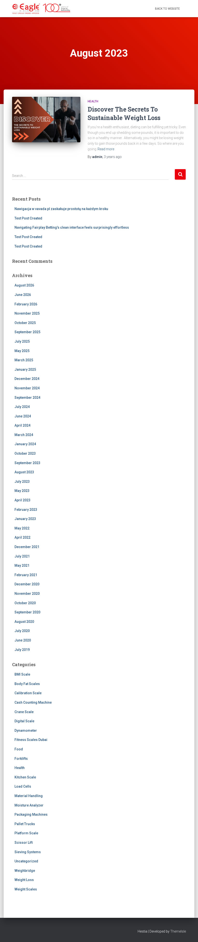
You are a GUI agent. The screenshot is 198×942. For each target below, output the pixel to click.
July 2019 (22, 650)
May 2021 (21, 565)
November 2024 (27, 388)
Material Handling (28, 796)
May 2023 (21, 491)
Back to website (167, 8)
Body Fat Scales (27, 684)
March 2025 (23, 360)
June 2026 (22, 295)
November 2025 (27, 313)
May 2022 (21, 528)
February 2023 (25, 510)
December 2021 (26, 547)
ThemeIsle (178, 931)
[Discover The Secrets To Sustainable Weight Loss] (46, 119)
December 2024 (26, 379)
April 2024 (22, 425)
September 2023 (27, 463)
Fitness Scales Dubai (30, 740)
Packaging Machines (31, 814)
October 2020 (25, 603)
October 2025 (25, 323)
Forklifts (21, 759)
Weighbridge (24, 871)
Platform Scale (26, 833)
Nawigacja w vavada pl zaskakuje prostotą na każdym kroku (61, 209)
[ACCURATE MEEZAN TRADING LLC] (41, 9)
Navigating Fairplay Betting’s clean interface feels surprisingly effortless (71, 227)
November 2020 (27, 593)
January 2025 (25, 369)
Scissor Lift (23, 842)
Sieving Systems (27, 852)
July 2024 (22, 407)
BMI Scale (22, 674)
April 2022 (22, 537)
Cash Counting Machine (33, 702)
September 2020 (27, 612)
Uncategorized (26, 861)
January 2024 (25, 444)
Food (18, 749)
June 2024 (22, 416)
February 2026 (25, 304)
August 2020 (24, 622)
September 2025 (27, 332)
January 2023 (25, 519)
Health (93, 101)
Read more (106, 149)
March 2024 (23, 435)
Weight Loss (24, 880)
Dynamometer (25, 730)
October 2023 (25, 453)
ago (113, 157)
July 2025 (22, 341)
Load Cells (22, 786)
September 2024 (27, 397)
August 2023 (24, 472)
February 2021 (25, 575)
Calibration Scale (28, 693)
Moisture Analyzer (28, 805)
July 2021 (22, 556)
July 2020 (22, 631)
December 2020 (26, 584)
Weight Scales (25, 889)
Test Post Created (28, 218)
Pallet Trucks (24, 824)
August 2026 (24, 285)
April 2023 (22, 500)
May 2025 (21, 351)
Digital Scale (24, 721)
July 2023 (22, 481)
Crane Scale (24, 712)
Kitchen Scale (25, 777)
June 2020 (22, 640)
